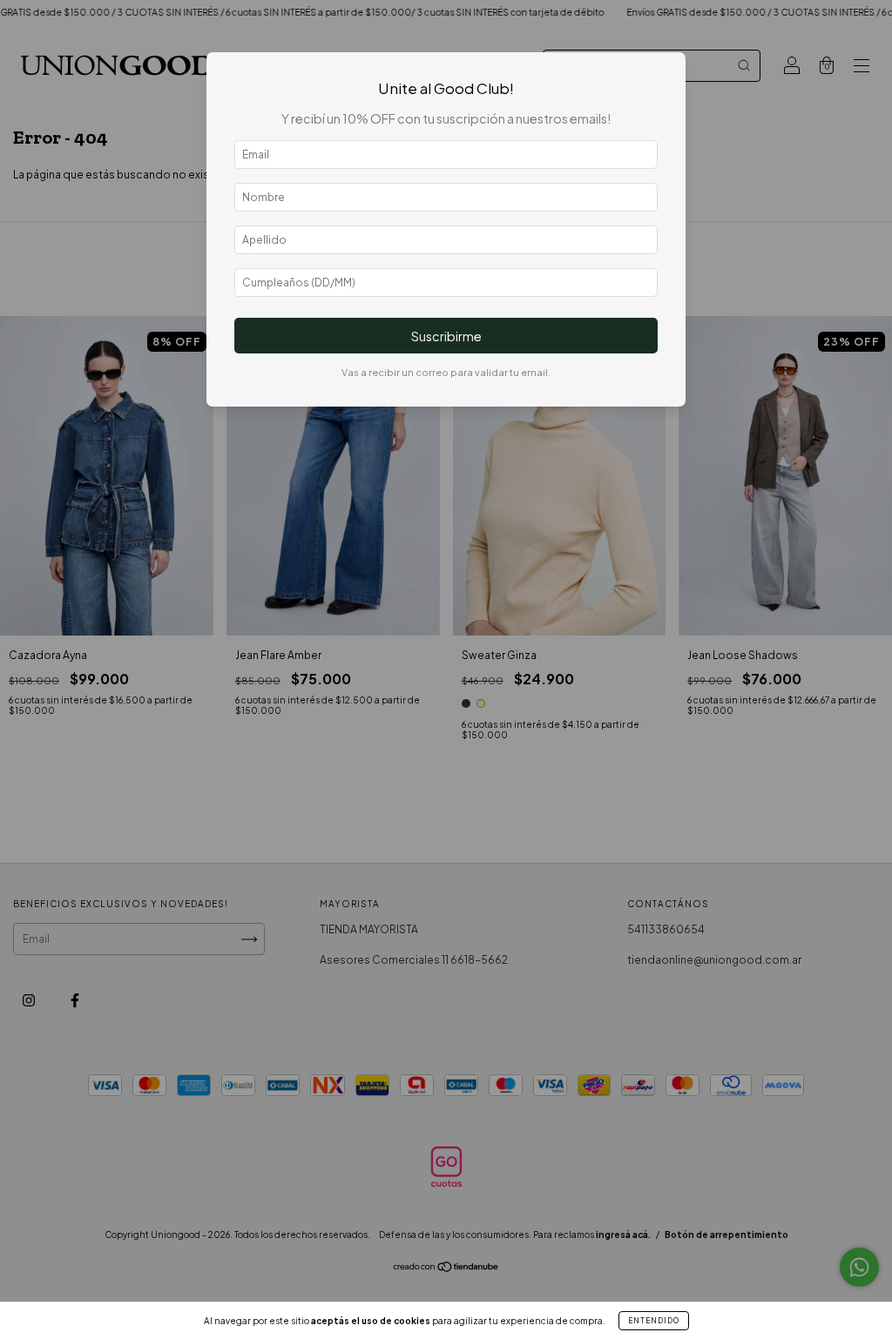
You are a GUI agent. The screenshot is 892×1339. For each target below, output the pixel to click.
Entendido (653, 1320)
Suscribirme (446, 336)
